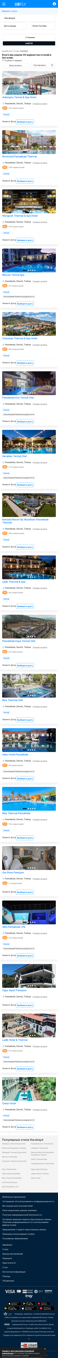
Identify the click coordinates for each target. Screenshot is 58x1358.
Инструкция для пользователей (17, 1206)
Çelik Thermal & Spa (39, 1159)
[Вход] (53, 4)
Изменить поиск (9, 11)
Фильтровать (15, 65)
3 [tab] (30, 92)
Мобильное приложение (13, 1197)
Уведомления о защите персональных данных (24, 1229)
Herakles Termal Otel (39, 1148)
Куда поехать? (9, 1263)
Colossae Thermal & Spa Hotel (14, 1161)
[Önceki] (5, 83)
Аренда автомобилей (12, 1254)
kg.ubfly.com (7, 51)
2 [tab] (28, 92)
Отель (16, 51)
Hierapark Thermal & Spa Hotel (14, 1152)
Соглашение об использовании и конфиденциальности (28, 1201)
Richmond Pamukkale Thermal (14, 1148)
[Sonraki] (52, 83)
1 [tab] (24, 92)
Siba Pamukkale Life (10, 1187)
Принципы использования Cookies (18, 1234)
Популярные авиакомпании (15, 1238)
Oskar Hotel (35, 1178)
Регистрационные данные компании (19, 1210)
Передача (7, 1258)
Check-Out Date (39, 26)
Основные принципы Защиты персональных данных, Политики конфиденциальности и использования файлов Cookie (27, 1222)
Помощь (6, 1276)
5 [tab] (34, 92)
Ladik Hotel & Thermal (40, 1174)
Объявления (8, 1281)
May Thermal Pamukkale (12, 1178)
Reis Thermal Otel (9, 1169)
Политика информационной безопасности (22, 1215)
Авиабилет (7, 1245)
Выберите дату (25, 122)
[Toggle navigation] (5, 3)
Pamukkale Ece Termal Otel (42, 1144)
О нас (5, 1267)
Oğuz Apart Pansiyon (39, 1169)
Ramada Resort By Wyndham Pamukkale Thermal (42, 1153)
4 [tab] (32, 92)
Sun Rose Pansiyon (9, 1182)
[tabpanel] (29, 83)
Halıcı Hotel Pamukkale (11, 1174)
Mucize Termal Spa (9, 1157)
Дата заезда (10, 26)
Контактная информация (13, 1272)
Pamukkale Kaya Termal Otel (42, 1164)
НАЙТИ (29, 43)
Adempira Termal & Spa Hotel (13, 1144)
